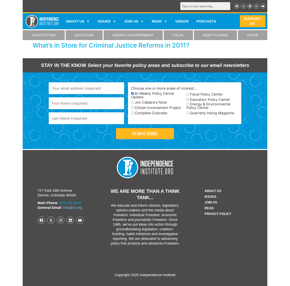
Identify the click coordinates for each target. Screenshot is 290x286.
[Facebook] (236, 6)
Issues (104, 21)
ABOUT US (75, 21)
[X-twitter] (243, 6)
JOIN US (131, 21)
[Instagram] (256, 6)
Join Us (211, 202)
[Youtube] (262, 6)
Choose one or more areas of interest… (164, 88)
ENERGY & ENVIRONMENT (133, 35)
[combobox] (205, 6)
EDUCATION (84, 35)
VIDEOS (182, 21)
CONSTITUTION (44, 35)
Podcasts (206, 21)
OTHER (252, 35)
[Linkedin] (249, 6)
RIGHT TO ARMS (215, 35)
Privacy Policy (218, 214)
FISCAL (178, 35)
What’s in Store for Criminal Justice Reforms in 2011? (111, 45)
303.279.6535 (70, 203)
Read (209, 208)
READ (157, 21)
